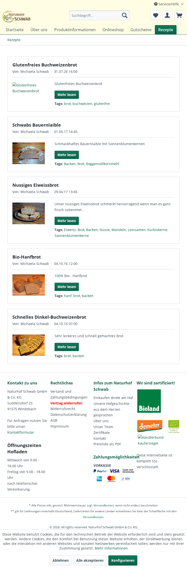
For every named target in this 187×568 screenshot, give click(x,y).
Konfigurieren (122, 560)
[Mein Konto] (167, 15)
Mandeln (119, 229)
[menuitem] (99, 15)
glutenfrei (102, 103)
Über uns (101, 421)
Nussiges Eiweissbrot (35, 185)
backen (88, 295)
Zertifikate (102, 432)
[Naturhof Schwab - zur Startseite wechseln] (16, 16)
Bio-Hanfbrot (26, 257)
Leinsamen (137, 229)
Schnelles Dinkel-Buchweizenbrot (49, 317)
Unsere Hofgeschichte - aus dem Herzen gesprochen (112, 409)
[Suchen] (125, 15)
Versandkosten (104, 505)
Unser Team (103, 426)
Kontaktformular (20, 432)
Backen (70, 163)
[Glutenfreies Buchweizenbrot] (28, 88)
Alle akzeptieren (89, 560)
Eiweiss (70, 229)
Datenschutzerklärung (68, 414)
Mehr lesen (66, 94)
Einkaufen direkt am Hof (113, 397)
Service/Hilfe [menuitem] (169, 4)
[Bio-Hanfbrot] (28, 285)
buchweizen (82, 103)
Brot (80, 163)
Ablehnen (61, 560)
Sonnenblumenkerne (72, 235)
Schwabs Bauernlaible (36, 125)
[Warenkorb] (179, 15)
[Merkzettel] (155, 15)
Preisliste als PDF (107, 444)
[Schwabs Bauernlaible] (28, 153)
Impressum (59, 426)
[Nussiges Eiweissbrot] (28, 213)
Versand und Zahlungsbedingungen (68, 394)
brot (67, 103)
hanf (68, 295)
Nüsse (105, 229)
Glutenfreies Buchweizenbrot (44, 65)
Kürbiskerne (157, 229)
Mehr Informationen (111, 548)
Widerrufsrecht (62, 408)
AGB (53, 420)
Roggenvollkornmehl (102, 163)
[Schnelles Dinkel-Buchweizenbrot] (28, 345)
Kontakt (100, 438)
